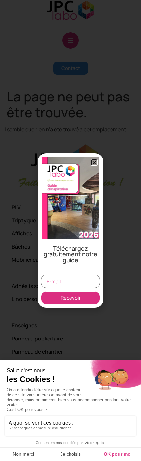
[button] (94, 162)
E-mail (49, 272)
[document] (70, 230)
